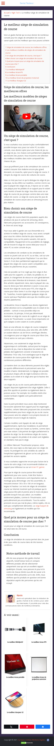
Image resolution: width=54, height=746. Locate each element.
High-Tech (15, 13)
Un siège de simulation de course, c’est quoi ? (23, 55)
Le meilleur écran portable (16, 75)
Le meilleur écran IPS (14, 72)
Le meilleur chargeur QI (15, 81)
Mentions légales (38, 740)
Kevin (19, 595)
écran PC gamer (37, 467)
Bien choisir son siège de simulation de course (23, 58)
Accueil (7, 13)
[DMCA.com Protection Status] (27, 743)
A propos (21, 740)
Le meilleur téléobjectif (14, 69)
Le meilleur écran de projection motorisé (22, 78)
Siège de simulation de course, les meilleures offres (26, 47)
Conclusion (10, 67)
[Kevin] (10, 598)
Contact (28, 740)
